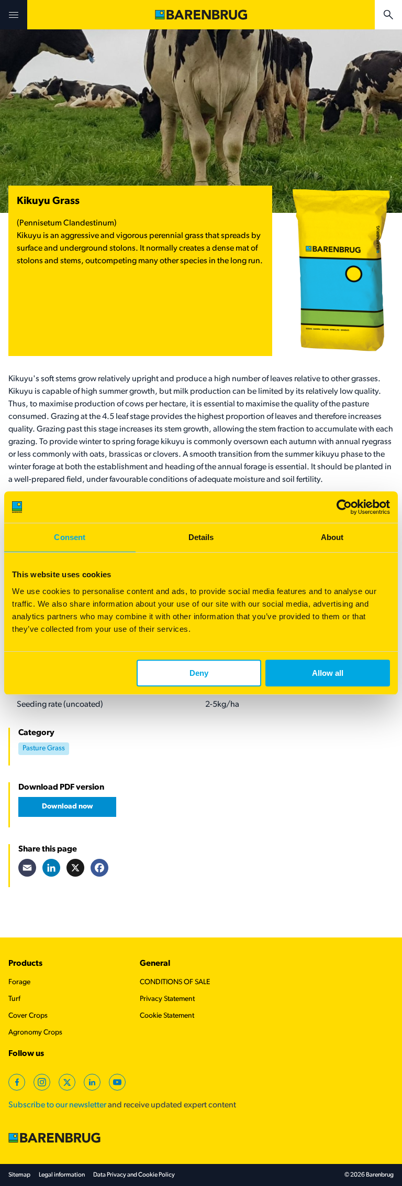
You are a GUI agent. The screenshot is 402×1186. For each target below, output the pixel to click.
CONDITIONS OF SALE (175, 982)
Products (25, 963)
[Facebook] (99, 868)
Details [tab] (201, 537)
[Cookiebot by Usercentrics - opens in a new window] (344, 507)
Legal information (62, 1175)
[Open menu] (13, 14)
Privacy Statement (167, 999)
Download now (67, 807)
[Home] (201, 14)
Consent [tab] (69, 537)
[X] (75, 868)
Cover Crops (28, 1016)
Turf (14, 999)
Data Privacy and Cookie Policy (134, 1175)
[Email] (27, 868)
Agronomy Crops (35, 1033)
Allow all (327, 673)
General (155, 963)
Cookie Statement (167, 1016)
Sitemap (19, 1175)
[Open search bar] (388, 14)
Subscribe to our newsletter (57, 1105)
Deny (198, 673)
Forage (19, 982)
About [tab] (332, 537)
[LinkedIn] (51, 868)
